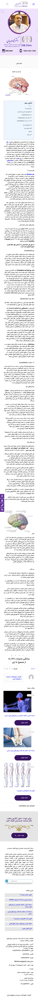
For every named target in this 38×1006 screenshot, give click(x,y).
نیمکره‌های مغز (27, 125)
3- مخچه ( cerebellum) (23, 121)
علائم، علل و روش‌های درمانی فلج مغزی (20, 924)
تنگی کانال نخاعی (27, 929)
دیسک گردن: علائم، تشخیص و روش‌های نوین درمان (20, 715)
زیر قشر (29, 135)
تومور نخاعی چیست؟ (26, 895)
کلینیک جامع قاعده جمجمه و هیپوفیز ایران (13, 678)
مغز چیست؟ (28, 109)
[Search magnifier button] (6, 881)
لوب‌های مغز (27, 128)
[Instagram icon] (19, 998)
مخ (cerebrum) (26, 115)
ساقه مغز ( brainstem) (24, 118)
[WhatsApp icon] (21, 998)
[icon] (17, 998)
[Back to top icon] (35, 1003)
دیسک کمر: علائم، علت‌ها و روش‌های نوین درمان (21, 750)
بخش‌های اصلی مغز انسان (24, 112)
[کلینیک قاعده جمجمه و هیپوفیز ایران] (20, 7)
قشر (29, 132)
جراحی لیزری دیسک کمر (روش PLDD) (20, 900)
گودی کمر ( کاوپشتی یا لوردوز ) (26, 791)
